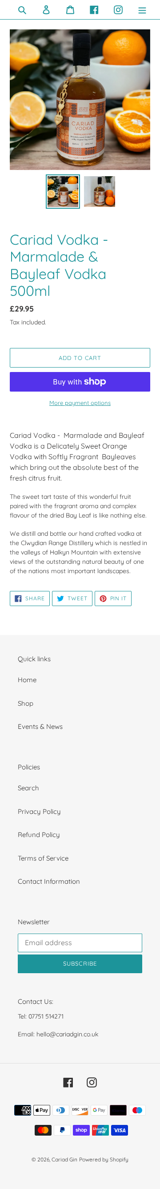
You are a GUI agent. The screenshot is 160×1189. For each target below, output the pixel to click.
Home (27, 679)
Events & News (40, 726)
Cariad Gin (64, 1159)
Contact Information (49, 881)
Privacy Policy (39, 811)
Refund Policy (39, 834)
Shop (25, 703)
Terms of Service (43, 858)
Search (28, 788)
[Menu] (142, 9)
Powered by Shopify (103, 1159)
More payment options (80, 402)
